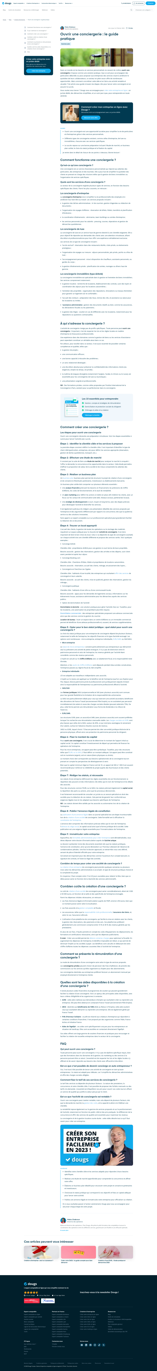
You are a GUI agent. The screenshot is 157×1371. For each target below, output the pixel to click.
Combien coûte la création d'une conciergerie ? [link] (37, 38)
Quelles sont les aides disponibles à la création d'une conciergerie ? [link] (39, 48)
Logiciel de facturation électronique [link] (35, 1327)
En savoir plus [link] (64, 1230)
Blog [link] (109, 1314)
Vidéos (53, 10)
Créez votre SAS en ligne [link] (87, 1319)
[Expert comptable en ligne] (6, 3)
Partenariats (27, 1349)
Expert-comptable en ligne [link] (32, 1314)
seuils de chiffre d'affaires (82, 665)
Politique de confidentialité (57, 1363)
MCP (25, 1354)
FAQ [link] (28, 52)
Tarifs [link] (25, 1331)
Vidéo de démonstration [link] (115, 1329)
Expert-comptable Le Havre (60, 1317)
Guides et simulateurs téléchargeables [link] (119, 1319)
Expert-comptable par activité (33, 1317)
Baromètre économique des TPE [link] (117, 1331)
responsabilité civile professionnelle (98, 912)
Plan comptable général (115, 1324)
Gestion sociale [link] (28, 1319)
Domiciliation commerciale (70, 613)
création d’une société (77, 891)
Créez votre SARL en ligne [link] (87, 1322)
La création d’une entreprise (71, 867)
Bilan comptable (29, 1322)
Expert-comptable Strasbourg (61, 1334)
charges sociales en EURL (119, 720)
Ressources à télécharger (31, 10)
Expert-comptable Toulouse (60, 1336)
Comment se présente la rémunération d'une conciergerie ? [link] (39, 43)
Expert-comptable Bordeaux (60, 1314)
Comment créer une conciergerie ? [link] (37, 34)
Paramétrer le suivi (109, 1363)
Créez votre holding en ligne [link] (88, 1329)
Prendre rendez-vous (58, 1346)
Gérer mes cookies (86, 1363)
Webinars (45, 10)
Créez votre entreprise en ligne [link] (89, 1314)
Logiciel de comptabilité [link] (31, 1329)
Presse (26, 1351)
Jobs (25, 1346)
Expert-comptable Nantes (60, 1329)
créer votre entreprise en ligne (115, 90)
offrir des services (122, 573)
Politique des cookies (73, 1363)
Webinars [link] (111, 1322)
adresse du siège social (70, 826)
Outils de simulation (14, 10)
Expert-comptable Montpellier (61, 1327)
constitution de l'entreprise (70, 820)
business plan (68, 478)
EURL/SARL (117, 639)
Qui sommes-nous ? (30, 1344)
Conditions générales (41, 1363)
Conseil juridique (29, 1324)
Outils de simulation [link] (114, 1317)
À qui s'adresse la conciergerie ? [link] (37, 31)
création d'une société (76, 817)
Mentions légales (28, 1363)
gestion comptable (86, 908)
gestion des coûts (91, 1103)
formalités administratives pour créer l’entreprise (91, 838)
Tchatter (54, 1344)
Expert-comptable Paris (59, 1331)
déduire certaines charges (99, 938)
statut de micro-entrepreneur (74, 647)
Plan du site (98, 1363)
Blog (4, 10)
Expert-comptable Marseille (60, 1324)
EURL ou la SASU (75, 752)
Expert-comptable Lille (59, 1319)
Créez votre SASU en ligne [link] (88, 1317)
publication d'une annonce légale (75, 815)
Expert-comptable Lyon (59, 1322)
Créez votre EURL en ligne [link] (88, 1324)
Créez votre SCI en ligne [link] (87, 1327)
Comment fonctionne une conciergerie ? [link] (39, 27)
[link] (138, 3)
